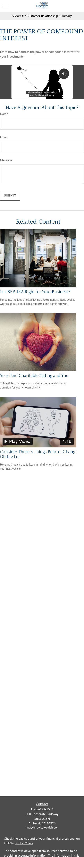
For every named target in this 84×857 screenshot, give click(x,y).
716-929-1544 (43, 809)
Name (4, 114)
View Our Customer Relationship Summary (42, 16)
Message (6, 160)
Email (3, 137)
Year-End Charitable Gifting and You (34, 375)
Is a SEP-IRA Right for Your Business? (35, 291)
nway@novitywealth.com (42, 827)
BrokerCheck (24, 843)
